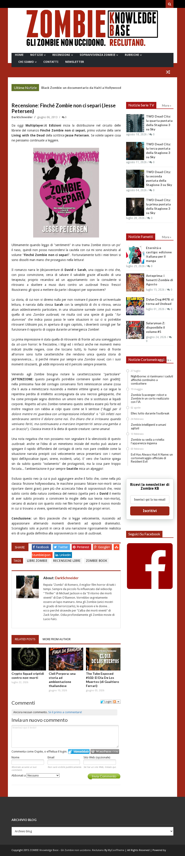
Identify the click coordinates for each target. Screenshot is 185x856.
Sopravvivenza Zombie (97, 54)
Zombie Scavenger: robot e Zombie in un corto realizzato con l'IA (150, 398)
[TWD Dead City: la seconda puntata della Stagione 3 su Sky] (135, 179)
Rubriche (132, 54)
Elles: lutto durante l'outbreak (150, 413)
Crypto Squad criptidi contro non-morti (28, 676)
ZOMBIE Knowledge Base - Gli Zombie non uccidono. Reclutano (67, 850)
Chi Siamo (26, 61)
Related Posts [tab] (25, 639)
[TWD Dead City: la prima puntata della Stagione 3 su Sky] (135, 207)
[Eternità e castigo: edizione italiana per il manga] (135, 255)
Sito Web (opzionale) (96, 757)
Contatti (50, 61)
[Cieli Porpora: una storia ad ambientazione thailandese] (66, 659)
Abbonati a (19, 775)
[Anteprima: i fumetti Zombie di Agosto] (135, 282)
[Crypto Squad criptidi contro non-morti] (29, 659)
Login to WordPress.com (104, 751)
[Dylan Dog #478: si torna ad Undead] (135, 306)
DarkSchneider (22, 117)
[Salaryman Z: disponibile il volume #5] (135, 330)
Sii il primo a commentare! (65, 712)
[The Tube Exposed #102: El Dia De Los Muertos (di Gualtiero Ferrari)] (103, 659)
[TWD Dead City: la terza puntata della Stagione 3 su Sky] (135, 151)
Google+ (104, 547)
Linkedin (65, 555)
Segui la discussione (117, 702)
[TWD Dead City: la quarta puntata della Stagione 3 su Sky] (135, 123)
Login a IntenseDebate (79, 751)
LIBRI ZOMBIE (37, 560)
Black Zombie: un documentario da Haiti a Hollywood (81, 87)
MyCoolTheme (116, 850)
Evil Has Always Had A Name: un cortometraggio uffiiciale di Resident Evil (152, 458)
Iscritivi (150, 511)
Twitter (63, 547)
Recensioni (61, 54)
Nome (15, 757)
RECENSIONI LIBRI (66, 560)
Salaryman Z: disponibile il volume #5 (155, 327)
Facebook (43, 547)
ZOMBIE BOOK (96, 560)
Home (19, 54)
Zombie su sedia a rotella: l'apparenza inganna (147, 441)
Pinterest (83, 547)
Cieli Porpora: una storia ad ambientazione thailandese (62, 680)
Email (51, 757)
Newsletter (74, 61)
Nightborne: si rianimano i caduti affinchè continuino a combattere (152, 379)
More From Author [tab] (57, 639)
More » (32, 88)
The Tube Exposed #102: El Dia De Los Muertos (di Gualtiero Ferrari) (102, 680)
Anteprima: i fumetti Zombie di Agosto (159, 280)
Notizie (36, 54)
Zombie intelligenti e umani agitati (148, 426)
